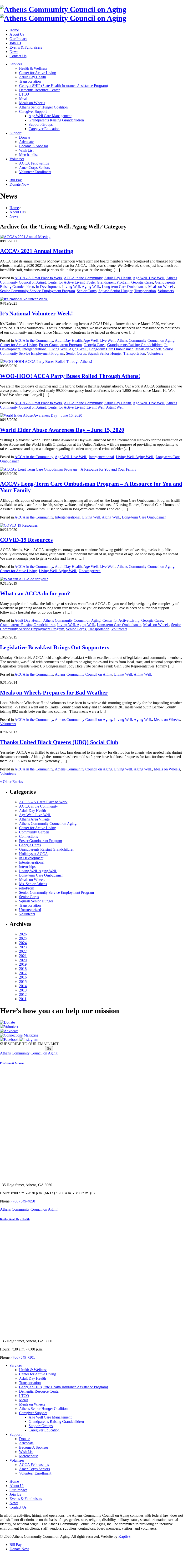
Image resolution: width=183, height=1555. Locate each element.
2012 (23, 994)
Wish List (26, 150)
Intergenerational (34, 349)
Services (16, 64)
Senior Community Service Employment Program (37, 291)
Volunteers (166, 291)
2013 (23, 990)
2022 (23, 951)
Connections (28, 836)
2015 (23, 982)
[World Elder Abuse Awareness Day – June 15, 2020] (41, 415)
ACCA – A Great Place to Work (43, 802)
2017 (23, 973)
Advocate (26, 142)
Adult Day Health (32, 77)
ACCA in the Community (83, 278)
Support (15, 133)
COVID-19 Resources (26, 540)
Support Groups (41, 124)
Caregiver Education (44, 129)
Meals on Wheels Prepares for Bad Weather (54, 692)
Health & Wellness (33, 68)
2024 (23, 943)
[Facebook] (10, 1039)
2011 (22, 999)
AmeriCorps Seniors (34, 167)
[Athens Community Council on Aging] (63, 14)
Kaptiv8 (124, 1536)
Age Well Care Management (50, 116)
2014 (23, 986)
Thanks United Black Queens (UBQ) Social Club (59, 742)
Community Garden (34, 832)
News (14, 52)
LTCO (24, 94)
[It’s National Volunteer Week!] (24, 299)
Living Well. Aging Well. (81, 287)
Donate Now (19, 184)
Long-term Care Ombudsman (124, 287)
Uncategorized (90, 571)
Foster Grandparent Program (107, 282)
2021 (23, 956)
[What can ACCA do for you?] (24, 579)
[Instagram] (29, 1039)
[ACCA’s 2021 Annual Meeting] (25, 237)
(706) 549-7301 (23, 1357)
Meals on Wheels (32, 103)
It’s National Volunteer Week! (36, 313)
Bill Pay (16, 180)
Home (14, 30)
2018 (23, 969)
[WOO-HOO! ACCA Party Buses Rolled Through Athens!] (46, 361)
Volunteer (17, 159)
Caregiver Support (33, 111)
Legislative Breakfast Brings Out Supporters (54, 647)
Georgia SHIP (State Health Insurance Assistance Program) (63, 86)
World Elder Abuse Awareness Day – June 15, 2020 (62, 430)
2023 (23, 947)
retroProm (26, 888)
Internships (27, 867)
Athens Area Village (34, 819)
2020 (23, 960)
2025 (23, 938)
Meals (23, 99)
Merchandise (28, 155)
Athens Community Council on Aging (145, 340)
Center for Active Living (37, 73)
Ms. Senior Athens (33, 884)
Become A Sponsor (33, 146)
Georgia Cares (142, 282)
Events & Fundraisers (26, 47)
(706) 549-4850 (23, 1201)
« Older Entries (11, 782)
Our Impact (18, 39)
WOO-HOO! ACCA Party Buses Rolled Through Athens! (70, 376)
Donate (24, 137)
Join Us (15, 43)
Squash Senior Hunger (115, 291)
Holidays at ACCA (33, 854)
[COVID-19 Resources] (19, 525)
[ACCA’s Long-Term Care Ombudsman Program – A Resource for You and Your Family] (68, 469)
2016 (23, 977)
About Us (17, 34)
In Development (48, 287)
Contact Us (18, 56)
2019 (23, 964)
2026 (23, 934)
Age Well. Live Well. (149, 278)
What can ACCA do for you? (35, 593)
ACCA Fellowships (34, 163)
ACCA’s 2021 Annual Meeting (36, 251)
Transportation (30, 81)
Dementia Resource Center (39, 90)
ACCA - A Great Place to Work (38, 278)
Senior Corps (87, 291)
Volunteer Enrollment (35, 172)
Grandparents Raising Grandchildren (56, 120)
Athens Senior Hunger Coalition (43, 107)
